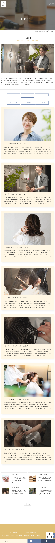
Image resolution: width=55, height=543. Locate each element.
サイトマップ (38, 538)
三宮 (25, 504)
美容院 (29, 504)
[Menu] (52, 4)
